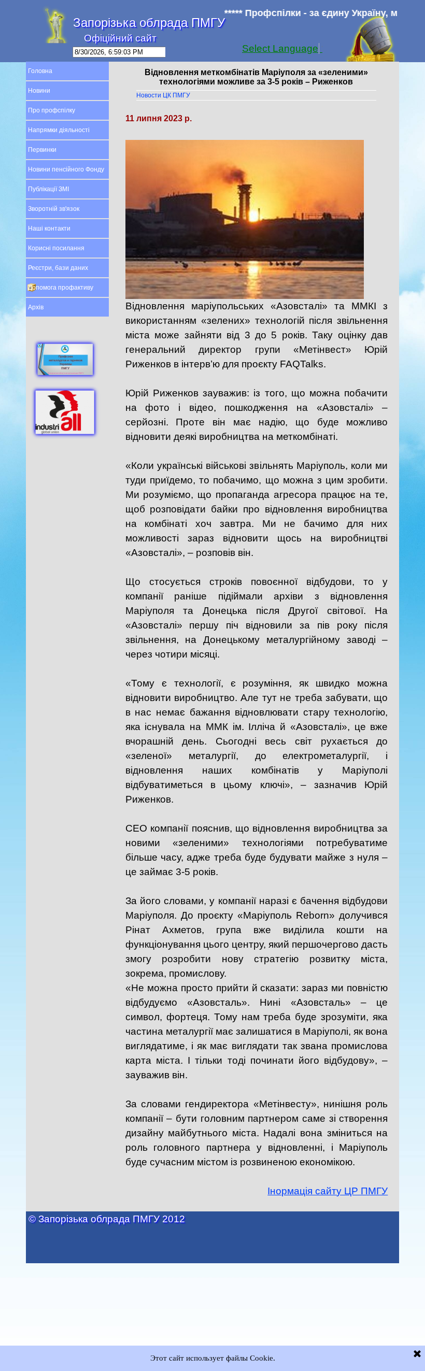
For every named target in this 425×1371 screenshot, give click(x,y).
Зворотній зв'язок (53, 208)
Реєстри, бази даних (58, 268)
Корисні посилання (56, 248)
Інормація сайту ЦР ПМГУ (327, 1191)
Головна (40, 71)
